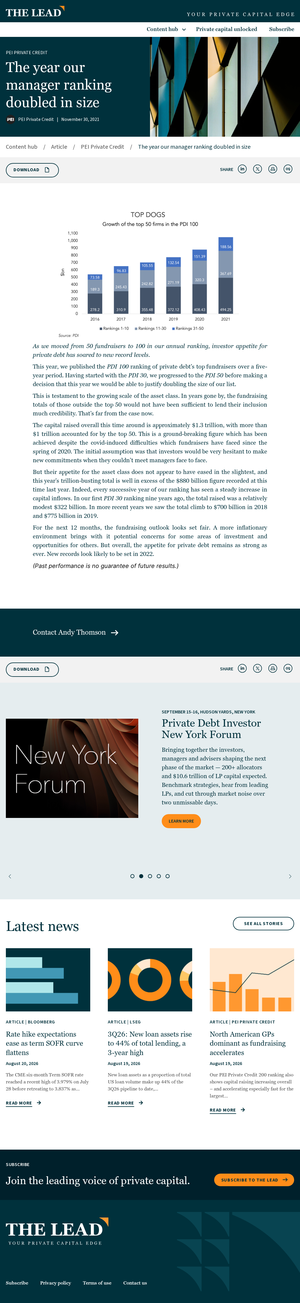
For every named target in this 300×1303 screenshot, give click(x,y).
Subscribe (281, 29)
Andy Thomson (83, 632)
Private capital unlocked (226, 29)
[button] (10, 876)
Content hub (162, 29)
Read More (19, 1103)
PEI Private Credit (27, 52)
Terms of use (97, 1283)
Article (59, 147)
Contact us (135, 1283)
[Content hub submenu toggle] (184, 29)
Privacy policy (55, 1283)
